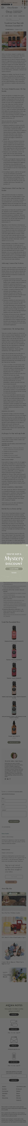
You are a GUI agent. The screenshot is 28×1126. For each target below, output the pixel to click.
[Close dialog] (26, 545)
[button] (13, 572)
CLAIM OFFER (14, 569)
